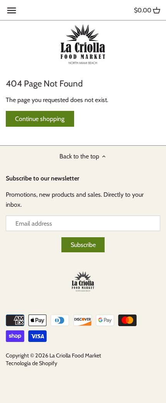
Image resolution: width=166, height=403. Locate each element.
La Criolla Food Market (75, 355)
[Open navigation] (11, 10)
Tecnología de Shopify (31, 363)
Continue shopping (39, 118)
